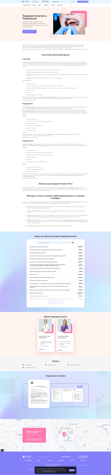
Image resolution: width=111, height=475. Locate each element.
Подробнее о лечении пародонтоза (30, 178)
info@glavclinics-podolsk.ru (83, 465)
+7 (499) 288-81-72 (55, 1)
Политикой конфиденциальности (49, 470)
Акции (39, 5)
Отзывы (53, 5)
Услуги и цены (26, 5)
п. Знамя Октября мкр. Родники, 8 (35, 2)
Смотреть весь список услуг (55, 301)
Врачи (33, 5)
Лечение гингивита (52, 364)
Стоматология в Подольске (34, 9)
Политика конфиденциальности (53, 464)
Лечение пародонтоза (29, 367)
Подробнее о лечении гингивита (29, 100)
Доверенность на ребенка (52, 466)
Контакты (59, 5)
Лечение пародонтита (75, 364)
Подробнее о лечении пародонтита (30, 137)
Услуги (26, 9)
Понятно (72, 470)
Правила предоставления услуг (53, 465)
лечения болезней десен (36, 187)
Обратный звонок (83, 456)
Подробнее (41, 349)
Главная (23, 9)
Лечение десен (28, 364)
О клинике (45, 5)
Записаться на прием (83, 1)
